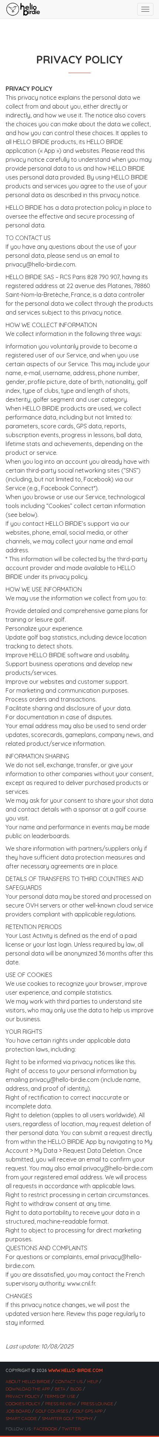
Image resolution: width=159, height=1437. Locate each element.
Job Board (18, 1411)
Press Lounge (97, 1403)
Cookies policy (23, 1403)
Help (92, 1381)
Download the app (28, 1389)
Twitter (71, 1428)
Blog (76, 1389)
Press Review (60, 1403)
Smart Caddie (21, 1418)
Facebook (45, 1428)
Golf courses (51, 1411)
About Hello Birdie (28, 1381)
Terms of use (59, 1396)
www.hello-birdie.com (75, 1370)
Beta (60, 1389)
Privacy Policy (23, 1396)
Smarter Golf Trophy (67, 1418)
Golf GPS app (87, 1411)
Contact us (68, 1381)
